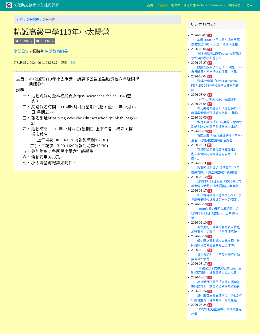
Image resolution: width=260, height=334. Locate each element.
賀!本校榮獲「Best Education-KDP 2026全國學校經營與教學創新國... (215, 85)
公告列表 (33, 19)
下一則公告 (46, 40)
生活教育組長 (56, 51)
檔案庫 (175, 5)
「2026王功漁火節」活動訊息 (216, 99)
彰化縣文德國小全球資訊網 (36, 5)
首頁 (151, 5)
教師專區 (234, 5)
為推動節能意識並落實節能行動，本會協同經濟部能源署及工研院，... (214, 154)
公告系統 (162, 5)
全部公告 (21, 51)
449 (73, 62)
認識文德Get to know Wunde (203, 5)
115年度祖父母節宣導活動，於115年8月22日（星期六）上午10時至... (214, 213)
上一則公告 (25, 40)
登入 (249, 5)
